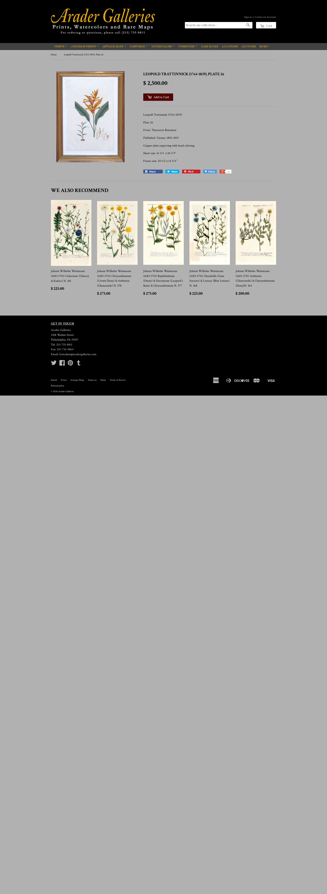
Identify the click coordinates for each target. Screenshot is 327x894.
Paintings (138, 46)
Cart (268, 26)
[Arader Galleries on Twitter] (54, 364)
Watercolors (162, 46)
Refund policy (57, 385)
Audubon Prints (84, 46)
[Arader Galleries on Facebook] (62, 364)
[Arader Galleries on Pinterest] (70, 364)
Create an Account (265, 17)
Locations (230, 46)
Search (54, 380)
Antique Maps (113, 46)
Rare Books (209, 46)
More (263, 46)
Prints (59, 46)
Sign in (248, 17)
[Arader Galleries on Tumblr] (79, 364)
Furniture (186, 46)
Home (54, 54)
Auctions (248, 46)
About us (92, 380)
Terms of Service (118, 380)
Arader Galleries (66, 391)
